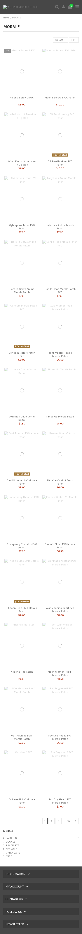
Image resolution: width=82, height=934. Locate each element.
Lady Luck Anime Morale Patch (60, 227)
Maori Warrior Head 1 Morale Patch (60, 673)
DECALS (10, 841)
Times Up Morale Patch (60, 416)
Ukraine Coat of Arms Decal (22, 418)
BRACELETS (12, 845)
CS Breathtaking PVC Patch (60, 163)
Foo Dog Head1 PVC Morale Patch (60, 801)
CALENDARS (13, 852)
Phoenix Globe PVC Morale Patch (60, 546)
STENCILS (11, 849)
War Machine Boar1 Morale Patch (21, 737)
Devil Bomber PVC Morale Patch (22, 482)
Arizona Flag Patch (22, 671)
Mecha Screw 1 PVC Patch (60, 97)
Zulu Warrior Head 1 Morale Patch (60, 354)
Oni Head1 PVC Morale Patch (22, 801)
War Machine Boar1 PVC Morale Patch (60, 609)
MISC (9, 856)
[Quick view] (22, 93)
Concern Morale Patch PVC (22, 354)
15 (68, 821)
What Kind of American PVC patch (22, 163)
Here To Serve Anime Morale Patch (21, 290)
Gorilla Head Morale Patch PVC (60, 290)
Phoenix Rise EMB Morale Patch (22, 609)
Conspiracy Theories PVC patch (22, 546)
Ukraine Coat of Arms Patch (60, 482)
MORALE (8, 830)
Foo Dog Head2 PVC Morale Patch (60, 737)
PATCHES (11, 838)
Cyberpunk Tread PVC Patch (22, 227)
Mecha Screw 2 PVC (22, 97)
